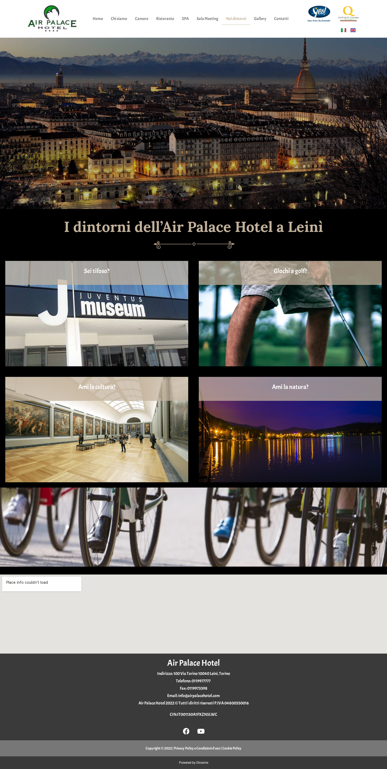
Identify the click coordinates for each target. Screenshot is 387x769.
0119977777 (201, 681)
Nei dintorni (236, 18)
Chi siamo (119, 18)
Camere (141, 18)
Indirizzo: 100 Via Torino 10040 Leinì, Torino (193, 673)
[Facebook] (186, 731)
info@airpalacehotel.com (199, 695)
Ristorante (165, 18)
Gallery (260, 18)
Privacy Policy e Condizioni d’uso (197, 748)
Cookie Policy (231, 748)
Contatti (281, 18)
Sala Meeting (207, 18)
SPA (185, 18)
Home (98, 18)
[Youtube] (200, 731)
